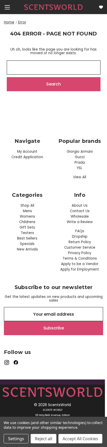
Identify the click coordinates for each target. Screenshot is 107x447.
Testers (27, 232)
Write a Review (80, 221)
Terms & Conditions (80, 258)
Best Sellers (27, 238)
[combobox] (54, 67)
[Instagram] (6, 362)
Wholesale (80, 216)
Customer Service (79, 247)
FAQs (79, 231)
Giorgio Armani (80, 151)
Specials (27, 243)
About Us (80, 205)
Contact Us (80, 211)
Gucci (80, 157)
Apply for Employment (79, 269)
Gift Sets (27, 227)
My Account (27, 151)
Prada (80, 162)
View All (79, 177)
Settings (16, 439)
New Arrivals (27, 249)
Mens (27, 211)
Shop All (27, 205)
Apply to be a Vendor (79, 263)
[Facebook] (16, 362)
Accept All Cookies (80, 439)
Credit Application (27, 157)
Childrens (27, 221)
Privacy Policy (79, 252)
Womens (27, 216)
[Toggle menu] (7, 7)
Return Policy (80, 242)
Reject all (43, 439)
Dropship (80, 236)
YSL (79, 168)
